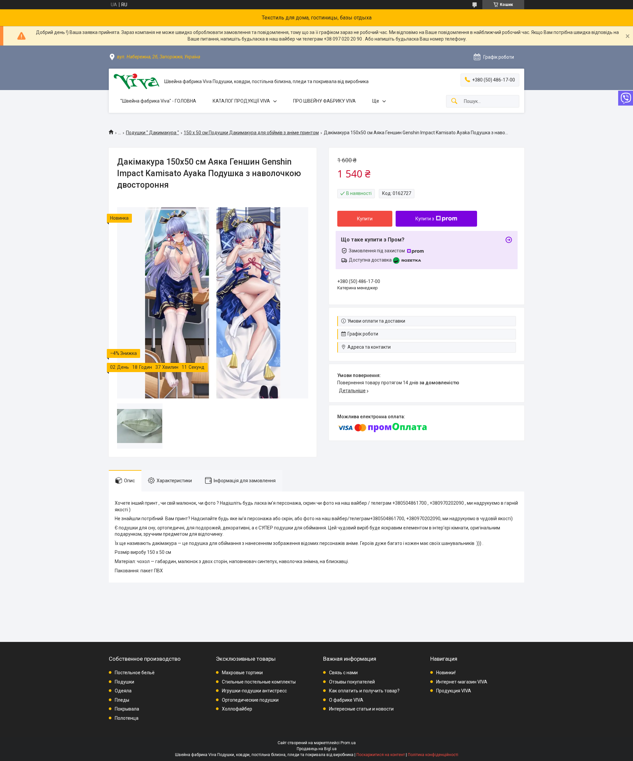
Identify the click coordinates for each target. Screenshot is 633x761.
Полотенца (126, 718)
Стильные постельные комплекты (259, 681)
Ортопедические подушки (250, 700)
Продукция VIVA (453, 690)
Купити (365, 218)
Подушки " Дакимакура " (152, 132)
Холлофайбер (237, 709)
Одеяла (123, 690)
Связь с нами (343, 672)
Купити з (424, 218)
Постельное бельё (135, 672)
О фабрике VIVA (346, 700)
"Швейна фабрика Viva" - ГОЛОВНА (158, 101)
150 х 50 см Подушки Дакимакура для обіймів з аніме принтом (251, 132)
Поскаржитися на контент (380, 754)
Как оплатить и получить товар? (364, 690)
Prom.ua (348, 743)
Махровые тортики (242, 672)
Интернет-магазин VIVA (461, 681)
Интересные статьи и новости (361, 709)
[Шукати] (454, 101)
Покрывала (127, 709)
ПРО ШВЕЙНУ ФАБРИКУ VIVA (324, 101)
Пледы (122, 700)
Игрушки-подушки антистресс (254, 690)
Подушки (124, 681)
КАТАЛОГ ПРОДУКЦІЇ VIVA (241, 101)
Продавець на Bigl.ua (317, 748)
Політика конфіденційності (433, 754)
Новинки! (446, 672)
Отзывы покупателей (352, 681)
